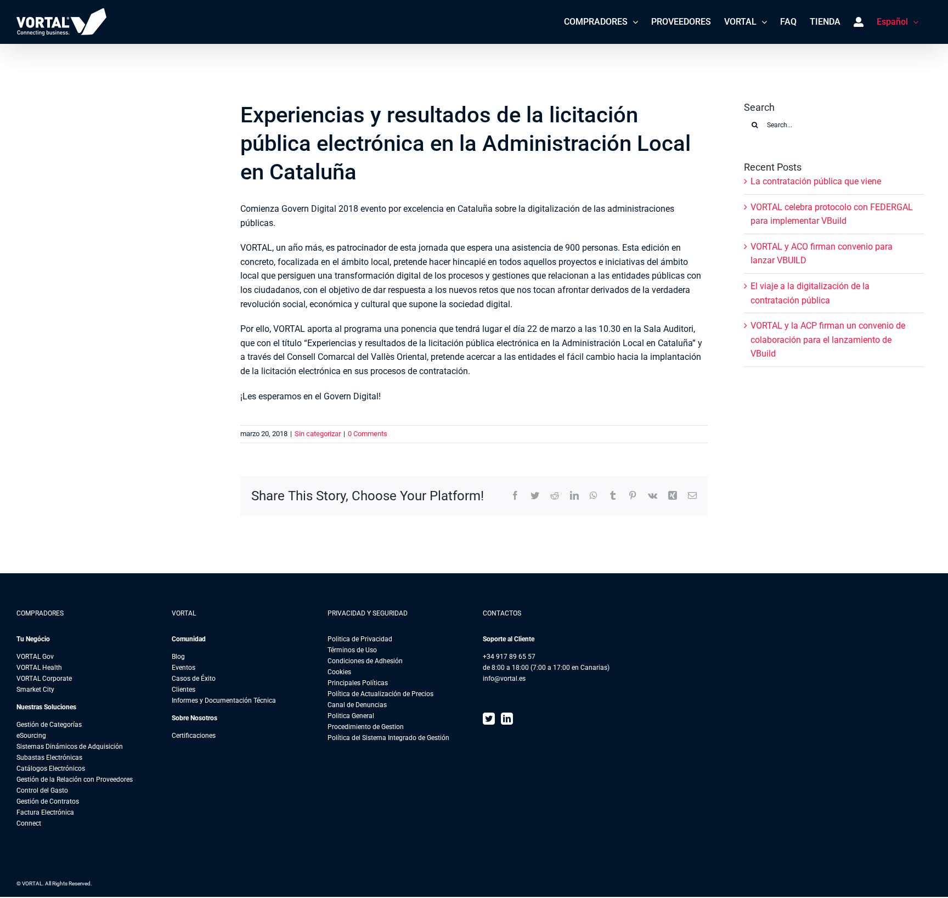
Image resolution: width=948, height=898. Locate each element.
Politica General (351, 716)
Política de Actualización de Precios (380, 694)
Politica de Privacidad (360, 639)
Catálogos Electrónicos (50, 768)
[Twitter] (489, 719)
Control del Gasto (42, 790)
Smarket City (35, 689)
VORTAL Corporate (44, 678)
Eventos (183, 667)
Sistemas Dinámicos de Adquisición (69, 746)
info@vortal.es (504, 678)
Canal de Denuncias (357, 705)
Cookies (339, 672)
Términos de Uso (352, 650)
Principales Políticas (358, 683)
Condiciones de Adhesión (365, 661)
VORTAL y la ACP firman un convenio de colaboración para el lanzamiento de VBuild (828, 339)
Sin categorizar (318, 434)
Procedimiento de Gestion (366, 727)
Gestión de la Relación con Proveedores (74, 779)
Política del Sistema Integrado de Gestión (388, 738)
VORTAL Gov (35, 656)
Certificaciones (194, 735)
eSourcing (31, 735)
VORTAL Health (39, 667)
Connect (28, 823)
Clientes (183, 689)
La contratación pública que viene (816, 181)
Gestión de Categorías (49, 724)
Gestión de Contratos (47, 801)
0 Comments (367, 434)
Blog (178, 656)
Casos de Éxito (194, 678)
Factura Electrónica (45, 812)
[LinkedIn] (507, 719)
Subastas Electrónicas (49, 757)
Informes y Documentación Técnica (224, 700)
